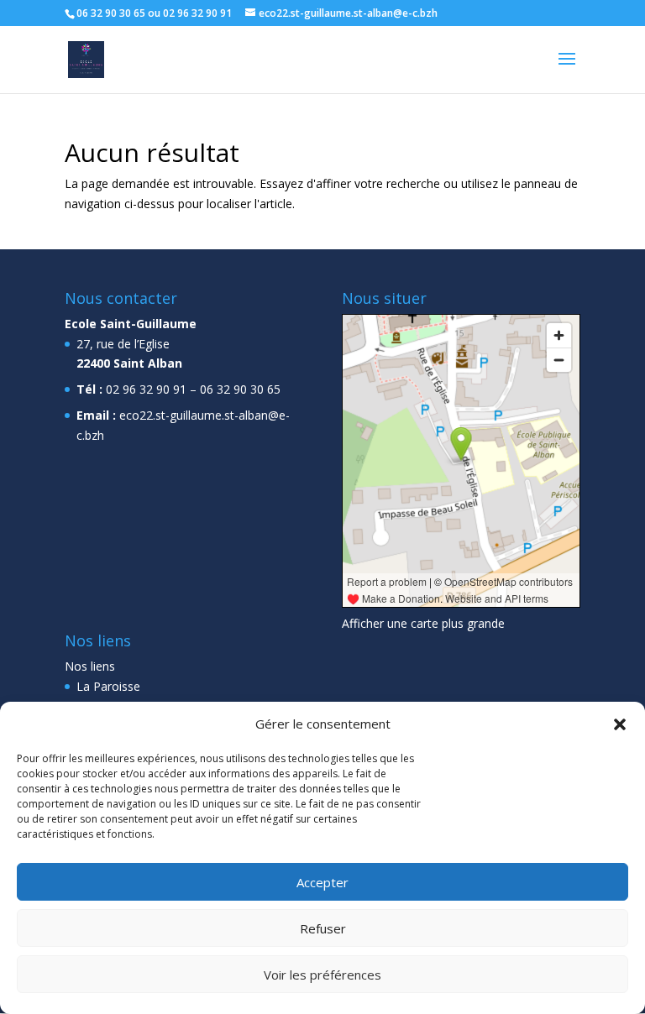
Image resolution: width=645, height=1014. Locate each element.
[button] (619, 724)
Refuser (323, 928)
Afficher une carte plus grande (423, 623)
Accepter (322, 882)
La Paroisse (108, 686)
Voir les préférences (322, 974)
